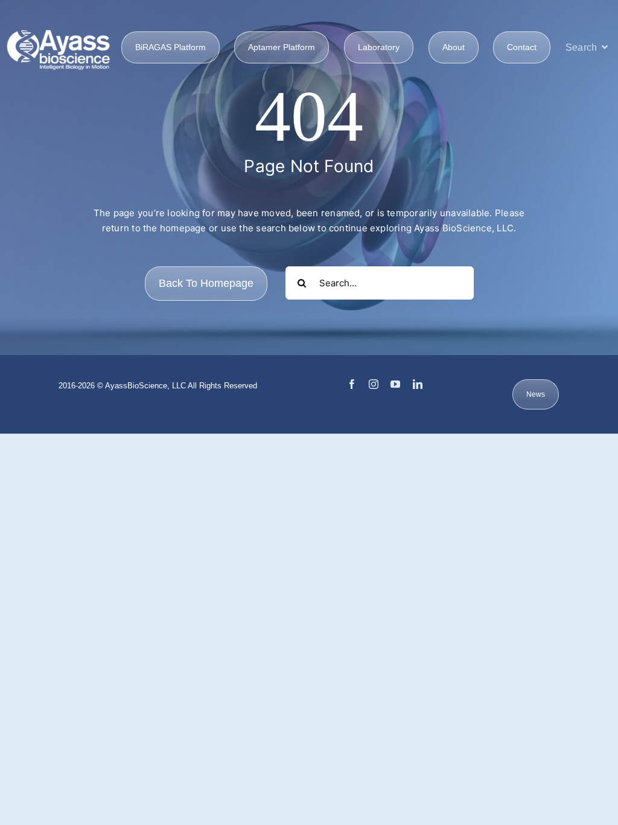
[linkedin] (417, 384)
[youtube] (395, 384)
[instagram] (373, 384)
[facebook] (352, 384)
